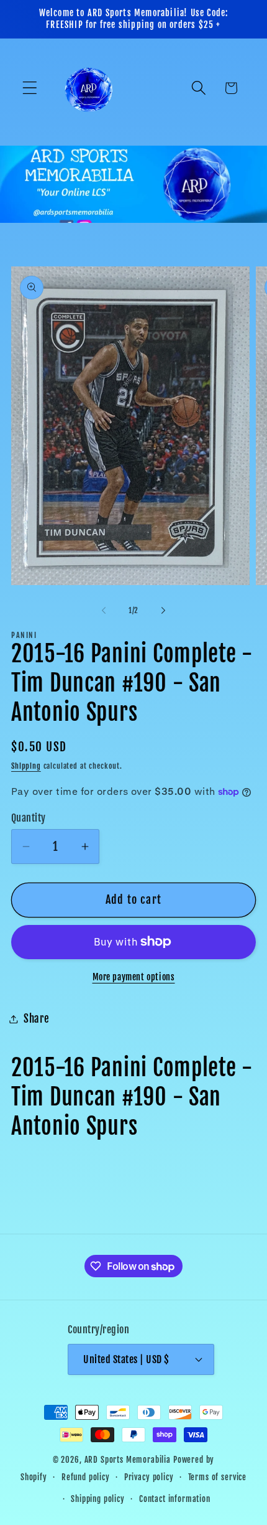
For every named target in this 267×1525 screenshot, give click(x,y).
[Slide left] (103, 610)
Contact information (174, 1499)
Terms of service (217, 1477)
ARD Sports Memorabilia (127, 1460)
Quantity (28, 818)
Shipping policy (98, 1499)
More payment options (134, 977)
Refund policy (85, 1477)
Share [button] (37, 1018)
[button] (30, 88)
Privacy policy (149, 1477)
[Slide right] (163, 610)
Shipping (26, 766)
